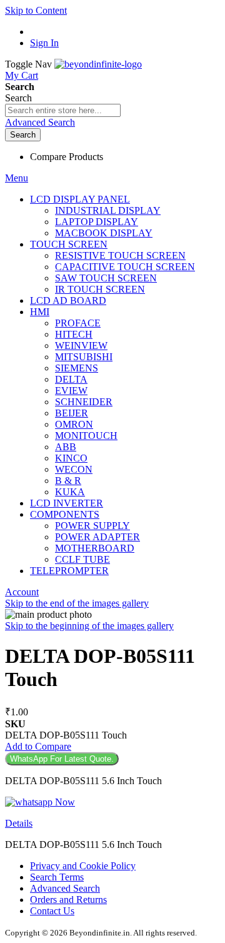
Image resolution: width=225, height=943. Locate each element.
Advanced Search (40, 122)
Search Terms (57, 877)
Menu (16, 178)
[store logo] (98, 64)
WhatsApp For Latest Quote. (62, 759)
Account (22, 592)
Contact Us (52, 910)
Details (18, 823)
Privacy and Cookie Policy (83, 865)
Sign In (44, 43)
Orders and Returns (68, 899)
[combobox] (63, 110)
